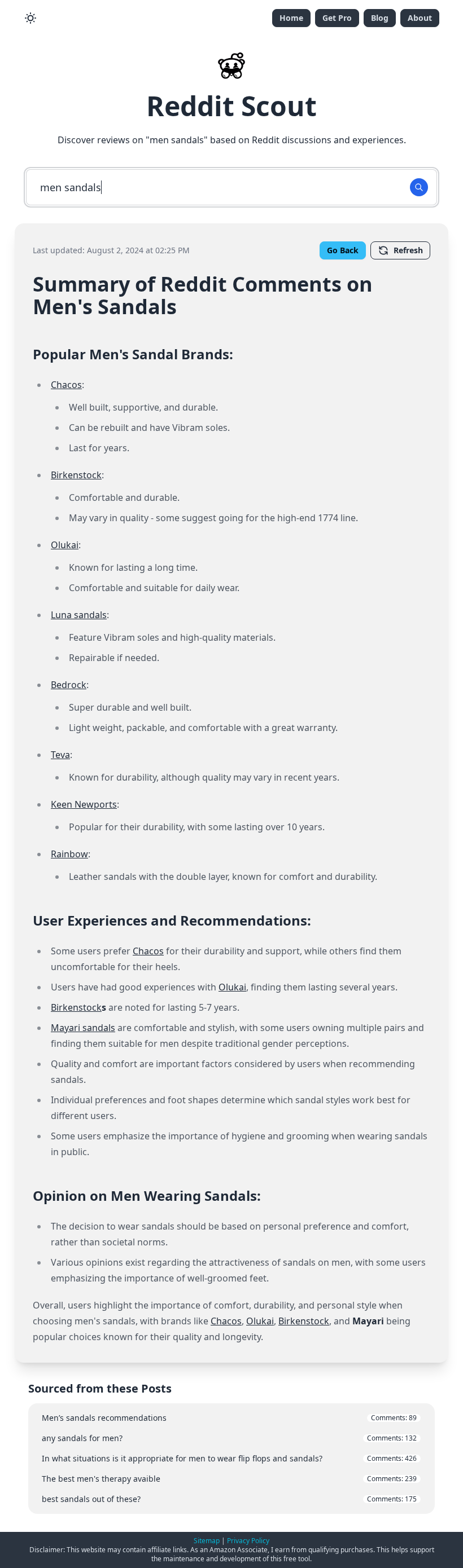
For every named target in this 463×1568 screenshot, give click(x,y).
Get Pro (337, 17)
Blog (379, 17)
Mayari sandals (83, 1027)
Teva (60, 754)
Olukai (64, 545)
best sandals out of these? (229, 1499)
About (420, 17)
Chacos (66, 384)
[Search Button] (419, 187)
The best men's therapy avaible (229, 1478)
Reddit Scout (231, 105)
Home (291, 17)
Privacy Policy (248, 1540)
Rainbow (69, 854)
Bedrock (68, 685)
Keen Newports (84, 804)
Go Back (343, 250)
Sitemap (207, 1540)
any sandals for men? (229, 1438)
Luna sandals (79, 615)
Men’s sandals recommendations (229, 1417)
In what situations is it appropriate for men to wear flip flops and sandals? (229, 1458)
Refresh (408, 250)
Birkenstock (76, 475)
